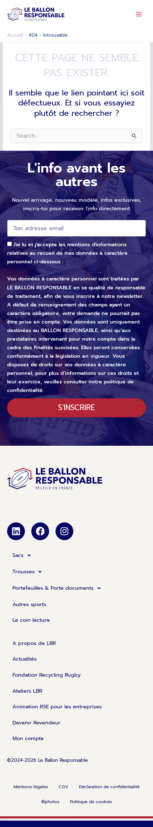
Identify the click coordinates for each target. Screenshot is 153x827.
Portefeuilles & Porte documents (53, 588)
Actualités (24, 659)
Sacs (17, 555)
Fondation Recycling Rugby (46, 675)
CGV (63, 787)
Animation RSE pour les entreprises (57, 706)
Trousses (23, 571)
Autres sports (29, 604)
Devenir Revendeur (36, 723)
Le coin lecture (31, 620)
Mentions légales (31, 787)
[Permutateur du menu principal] (139, 14)
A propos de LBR (34, 643)
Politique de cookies (91, 801)
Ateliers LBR (27, 691)
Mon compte (28, 738)
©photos (50, 801)
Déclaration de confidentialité (109, 787)
